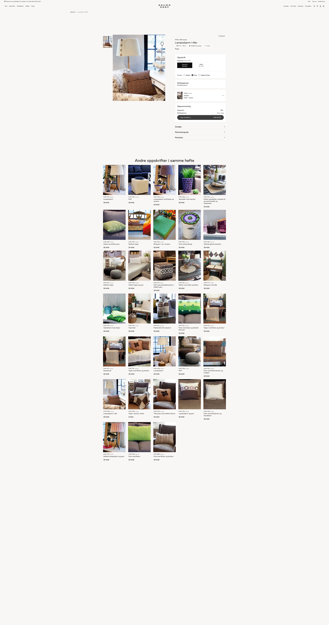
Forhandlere (308, 6)
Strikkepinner (20, 6)
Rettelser (179, 137)
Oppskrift (72, 12)
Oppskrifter (12, 6)
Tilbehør (27, 6)
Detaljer (178, 127)
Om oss (314, 1)
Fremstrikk (293, 6)
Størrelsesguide (182, 132)
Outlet (33, 6)
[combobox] (309, 1)
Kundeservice (321, 1)
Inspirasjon (300, 6)
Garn (6, 6)
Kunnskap (286, 6)
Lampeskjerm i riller (82, 12)
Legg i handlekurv (200, 117)
